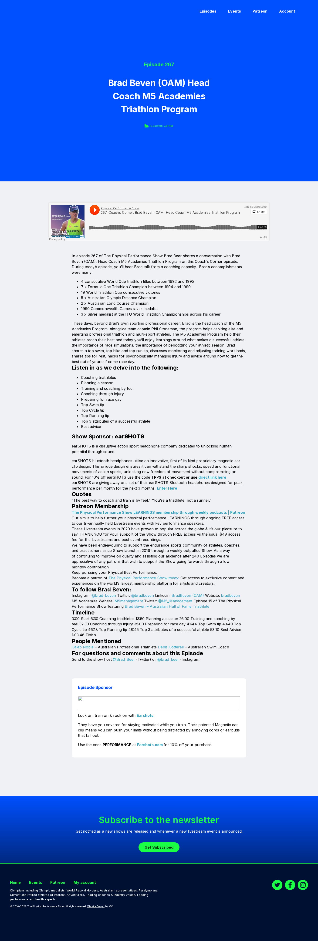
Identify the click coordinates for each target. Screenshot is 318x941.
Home (15, 882)
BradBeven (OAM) (188, 595)
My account (85, 882)
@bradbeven (142, 595)
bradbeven (230, 595)
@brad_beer (168, 659)
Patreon (260, 11)
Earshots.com (150, 744)
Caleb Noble (83, 647)
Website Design (96, 906)
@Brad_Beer (124, 659)
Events (234, 11)
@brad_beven (103, 595)
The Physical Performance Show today (143, 578)
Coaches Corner (161, 125)
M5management (129, 601)
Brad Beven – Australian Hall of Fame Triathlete (167, 606)
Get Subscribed (159, 847)
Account (287, 11)
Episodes (208, 11)
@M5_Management (175, 601)
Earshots (145, 715)
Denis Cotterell (171, 647)
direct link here (212, 477)
